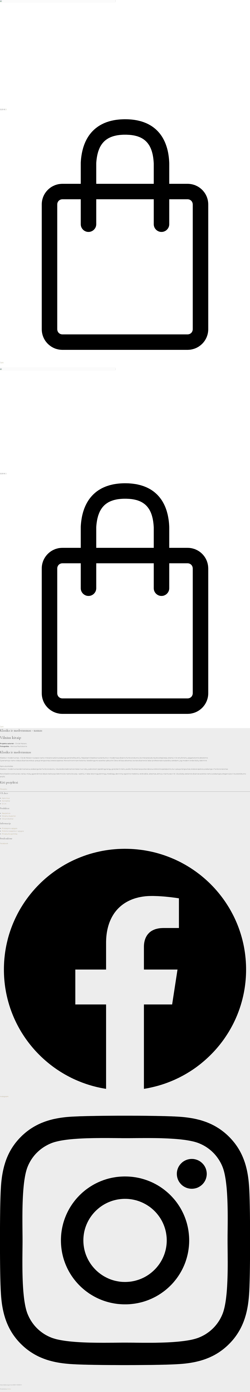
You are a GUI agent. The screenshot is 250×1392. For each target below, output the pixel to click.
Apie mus (84, 104)
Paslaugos (106, 104)
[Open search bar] (125, 107)
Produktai (94, 104)
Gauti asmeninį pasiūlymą (122, 104)
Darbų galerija (141, 104)
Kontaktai (165, 104)
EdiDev (9, 1389)
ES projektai (154, 104)
